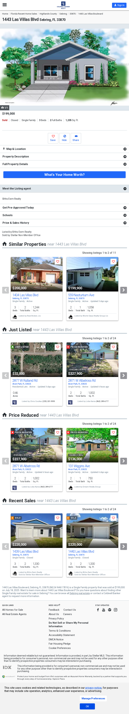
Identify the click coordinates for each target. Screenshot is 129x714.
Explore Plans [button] (59, 679)
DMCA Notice (56, 639)
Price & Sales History (16, 222)
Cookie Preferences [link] (60, 648)
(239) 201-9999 (48, 401)
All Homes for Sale (12, 609)
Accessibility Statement (62, 635)
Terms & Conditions (60, 630)
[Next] (123, 290)
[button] (119, 5)
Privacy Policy (56, 618)
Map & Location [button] (16, 149)
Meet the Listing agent (17, 188)
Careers (67, 614)
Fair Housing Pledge (60, 643)
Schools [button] (8, 215)
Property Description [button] (16, 156)
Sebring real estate (80, 593)
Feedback (54, 610)
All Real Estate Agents (14, 614)
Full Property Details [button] (15, 164)
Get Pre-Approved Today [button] (18, 207)
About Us (54, 614)
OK (87, 706)
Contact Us (69, 609)
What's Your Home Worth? (64, 175)
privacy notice (93, 687)
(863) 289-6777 (102, 401)
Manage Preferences (93, 698)
